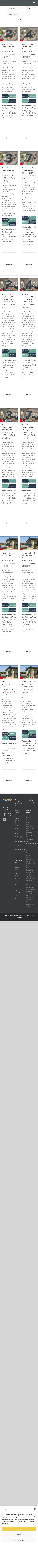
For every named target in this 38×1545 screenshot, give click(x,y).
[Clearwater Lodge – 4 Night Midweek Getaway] (29, 34)
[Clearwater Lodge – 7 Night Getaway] (29, 158)
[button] (35, 1509)
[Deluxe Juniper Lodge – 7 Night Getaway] (29, 415)
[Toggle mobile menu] (34, 3)
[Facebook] (4, 814)
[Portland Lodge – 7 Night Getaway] (29, 672)
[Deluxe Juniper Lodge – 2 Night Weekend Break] (9, 284)
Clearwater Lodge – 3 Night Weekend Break (9, 170)
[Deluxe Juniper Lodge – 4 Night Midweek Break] (29, 284)
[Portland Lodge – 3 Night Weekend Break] (9, 672)
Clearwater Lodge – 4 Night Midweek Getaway (29, 46)
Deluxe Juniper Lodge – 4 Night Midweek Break (27, 296)
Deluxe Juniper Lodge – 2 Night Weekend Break (7, 296)
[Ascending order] (29, 8)
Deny (19, 1534)
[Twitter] (9, 814)
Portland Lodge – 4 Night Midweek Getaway (28, 555)
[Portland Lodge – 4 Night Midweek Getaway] (29, 543)
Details (10, 138)
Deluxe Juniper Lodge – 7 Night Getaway (27, 427)
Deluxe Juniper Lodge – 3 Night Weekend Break (7, 427)
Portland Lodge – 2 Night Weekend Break (8, 555)
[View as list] (21, 19)
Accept (19, 1529)
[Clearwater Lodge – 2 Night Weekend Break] (9, 34)
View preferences (19, 1540)
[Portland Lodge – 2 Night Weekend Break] (9, 543)
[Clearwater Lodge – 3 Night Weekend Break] (9, 158)
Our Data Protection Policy (18, 893)
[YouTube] (4, 819)
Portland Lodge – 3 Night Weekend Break (8, 684)
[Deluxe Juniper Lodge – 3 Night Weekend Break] (9, 415)
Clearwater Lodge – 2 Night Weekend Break (9, 46)
